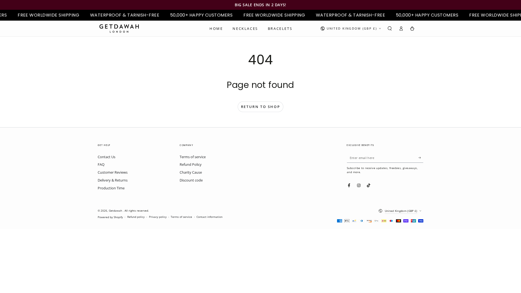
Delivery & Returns (113, 180)
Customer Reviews (113, 172)
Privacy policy (158, 217)
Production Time (111, 188)
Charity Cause (191, 172)
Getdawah (116, 210)
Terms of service (193, 156)
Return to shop (260, 106)
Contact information (209, 217)
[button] (389, 28)
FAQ (101, 164)
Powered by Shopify (110, 217)
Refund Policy (191, 164)
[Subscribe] (420, 158)
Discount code (191, 180)
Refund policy (136, 217)
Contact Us (106, 156)
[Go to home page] (119, 28)
